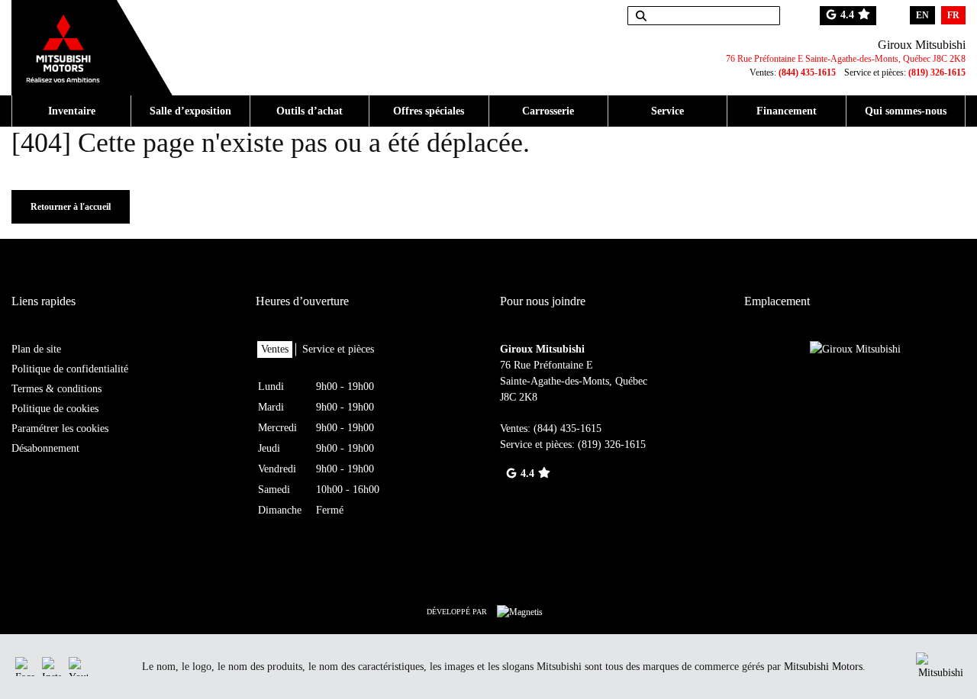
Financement (786, 111)
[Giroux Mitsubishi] (92, 40)
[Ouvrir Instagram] (51, 666)
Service (667, 111)
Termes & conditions (56, 389)
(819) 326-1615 (937, 72)
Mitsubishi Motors (823, 666)
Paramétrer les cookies (59, 428)
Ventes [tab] (275, 349)
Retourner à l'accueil (71, 206)
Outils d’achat (309, 111)
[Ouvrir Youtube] (78, 666)
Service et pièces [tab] (338, 349)
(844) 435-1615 (807, 72)
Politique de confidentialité (69, 369)
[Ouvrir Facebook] (24, 666)
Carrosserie (548, 111)
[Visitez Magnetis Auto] (523, 611)
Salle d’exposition (190, 111)
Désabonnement (45, 448)
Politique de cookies (54, 408)
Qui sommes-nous (905, 111)
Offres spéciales (428, 111)
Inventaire (71, 111)
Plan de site (36, 349)
